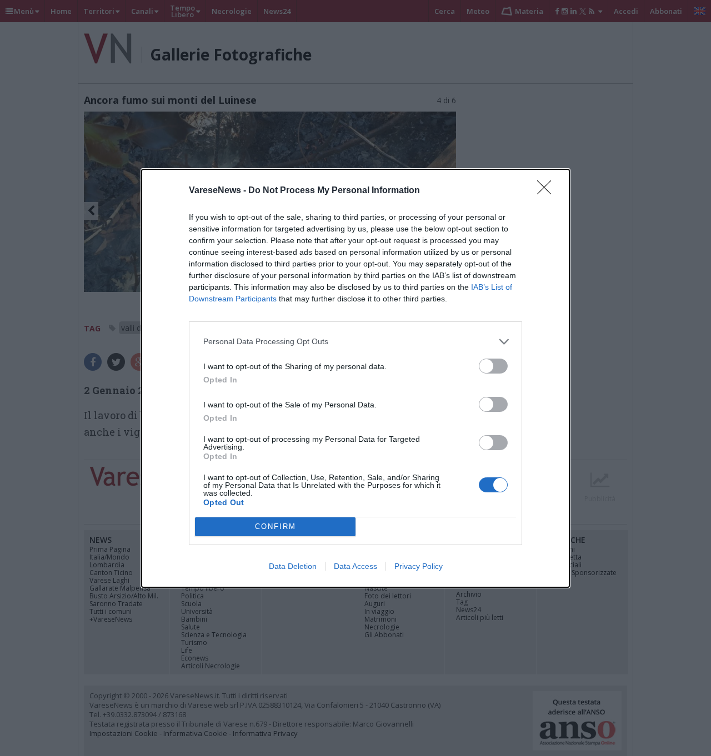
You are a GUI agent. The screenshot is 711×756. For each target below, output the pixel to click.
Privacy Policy (418, 566)
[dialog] (355, 378)
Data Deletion (293, 566)
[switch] (493, 366)
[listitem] (355, 341)
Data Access (355, 566)
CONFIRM (275, 526)
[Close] (547, 190)
